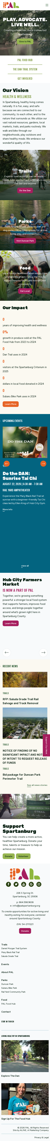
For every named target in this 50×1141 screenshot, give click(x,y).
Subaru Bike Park (9, 988)
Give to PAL (25, 41)
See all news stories (37, 785)
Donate (8, 856)
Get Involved (25, 78)
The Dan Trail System (25, 69)
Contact (6, 1011)
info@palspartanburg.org (26, 905)
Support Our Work (46, 745)
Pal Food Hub (25, 60)
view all (25, 565)
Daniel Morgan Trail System (14, 948)
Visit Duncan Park (25, 240)
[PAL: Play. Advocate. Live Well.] (10, 4)
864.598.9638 (26, 902)
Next (43, 464)
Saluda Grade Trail (9, 956)
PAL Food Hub (8, 1003)
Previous (7, 464)
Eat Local (25, 291)
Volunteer (23, 856)
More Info (7, 509)
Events (5, 964)
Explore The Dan (10, 1075)
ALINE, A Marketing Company (34, 1130)
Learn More (10, 404)
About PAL (7, 972)
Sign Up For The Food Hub (15, 1118)
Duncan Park (7, 984)
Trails (4, 944)
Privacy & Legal (41, 1137)
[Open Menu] (47, 5)
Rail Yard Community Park (13, 992)
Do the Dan (25, 190)
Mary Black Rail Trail (10, 952)
